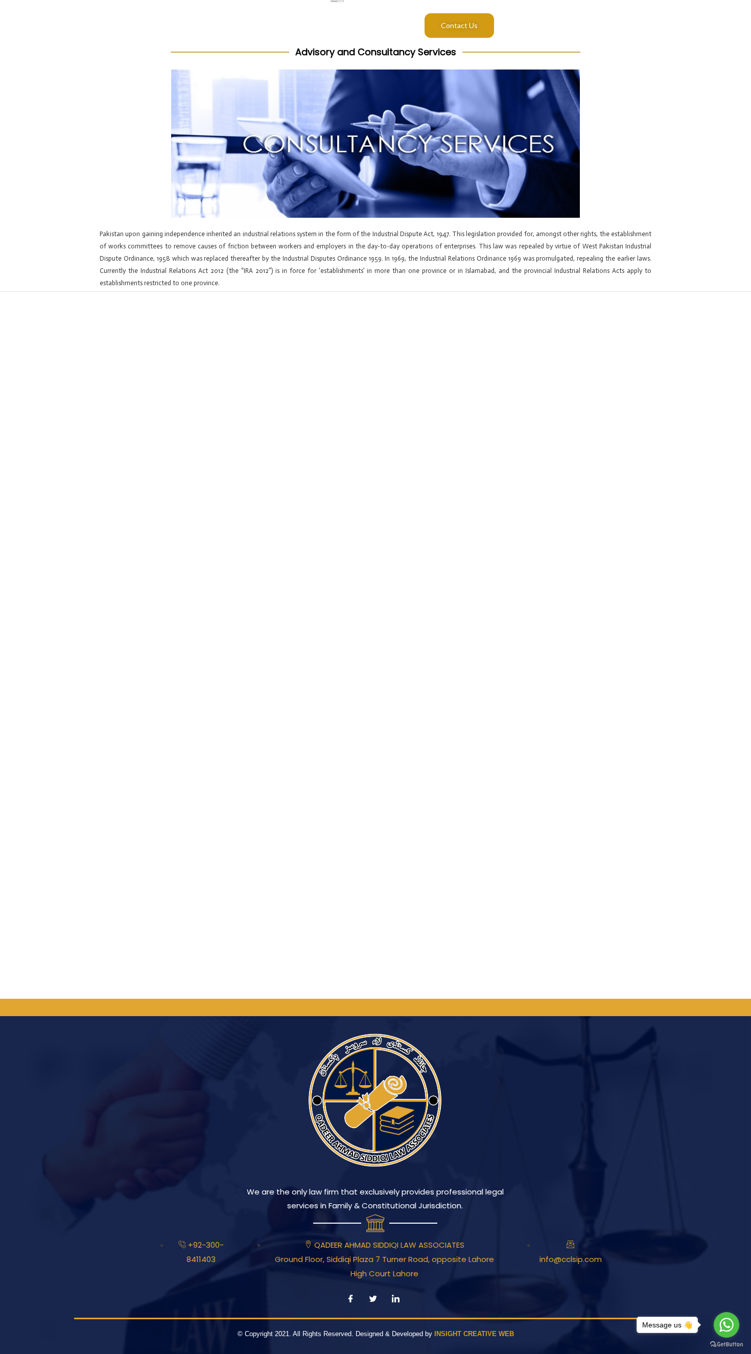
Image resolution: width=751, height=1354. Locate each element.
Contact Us (459, 25)
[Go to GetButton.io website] (726, 1344)
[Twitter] (373, 1302)
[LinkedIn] (395, 1302)
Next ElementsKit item (703, 312)
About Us (129, 25)
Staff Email (352, 25)
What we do (228, 25)
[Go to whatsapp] (726, 1325)
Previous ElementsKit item (55, 312)
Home (90, 25)
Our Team (176, 25)
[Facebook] (350, 1302)
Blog (310, 25)
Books (275, 25)
